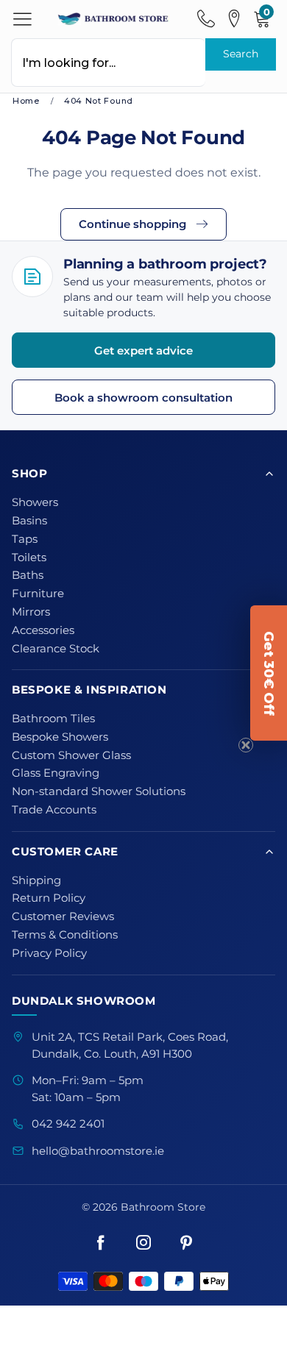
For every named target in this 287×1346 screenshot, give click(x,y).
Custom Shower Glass (71, 755)
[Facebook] (101, 1244)
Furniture (38, 593)
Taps (25, 539)
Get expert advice (143, 350)
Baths (27, 575)
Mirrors (31, 612)
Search (240, 53)
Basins (29, 520)
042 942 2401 (68, 1123)
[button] (268, 673)
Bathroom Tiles (53, 718)
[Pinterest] (186, 1244)
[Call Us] (206, 19)
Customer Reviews (63, 916)
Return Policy (48, 898)
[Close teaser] (245, 745)
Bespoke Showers (60, 737)
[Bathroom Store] (113, 18)
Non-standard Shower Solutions (98, 791)
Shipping (36, 880)
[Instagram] (143, 1244)
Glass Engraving (55, 773)
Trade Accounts (54, 809)
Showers (35, 502)
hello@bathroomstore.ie (98, 1151)
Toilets (29, 557)
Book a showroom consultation (143, 398)
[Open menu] (22, 18)
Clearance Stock (55, 648)
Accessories (43, 630)
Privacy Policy (49, 953)
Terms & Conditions (65, 934)
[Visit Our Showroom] (234, 19)
